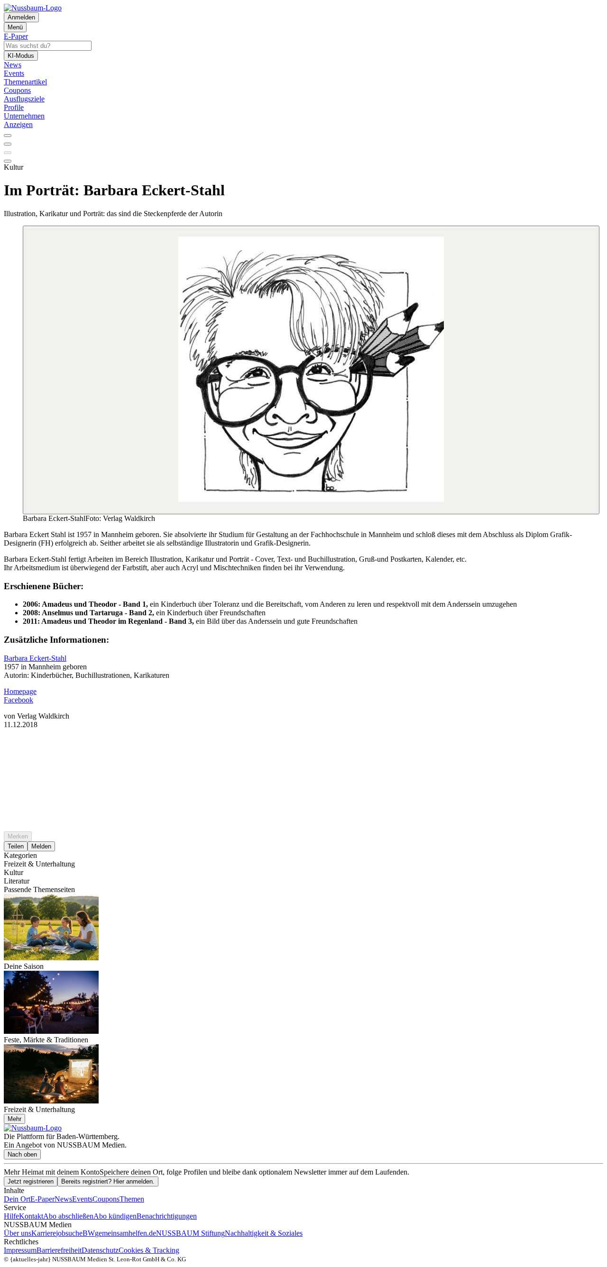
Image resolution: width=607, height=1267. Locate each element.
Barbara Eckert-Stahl (35, 658)
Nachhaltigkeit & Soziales (264, 1233)
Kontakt (31, 1216)
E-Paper (42, 1199)
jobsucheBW (75, 1233)
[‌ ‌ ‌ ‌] (303, 746)
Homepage (20, 691)
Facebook (18, 700)
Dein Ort (17, 1199)
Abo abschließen (68, 1216)
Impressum (20, 1250)
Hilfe (11, 1216)
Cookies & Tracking (149, 1250)
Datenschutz (100, 1250)
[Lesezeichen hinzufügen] (7, 152)
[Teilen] (7, 144)
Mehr (14, 1118)
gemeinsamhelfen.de (125, 1233)
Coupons (106, 1199)
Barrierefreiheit (59, 1250)
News (63, 1199)
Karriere (43, 1233)
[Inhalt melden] (7, 161)
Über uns (17, 1233)
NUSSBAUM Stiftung (190, 1233)
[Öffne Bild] (311, 370)
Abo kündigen (115, 1216)
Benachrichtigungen (167, 1216)
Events (82, 1199)
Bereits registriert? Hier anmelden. (108, 1181)
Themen (132, 1199)
